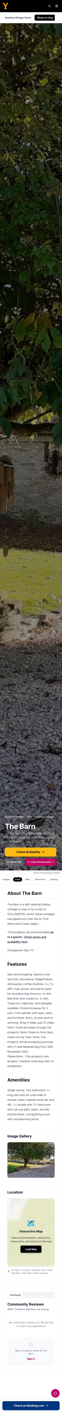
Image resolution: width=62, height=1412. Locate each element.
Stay (29, 816)
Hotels (17, 879)
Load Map (31, 1249)
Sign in (31, 1358)
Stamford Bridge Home (18, 17)
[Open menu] (57, 6)
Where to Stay (45, 17)
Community (15, 1295)
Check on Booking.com (29, 1405)
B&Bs (27, 879)
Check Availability (28, 852)
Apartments (40, 879)
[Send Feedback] (55, 1393)
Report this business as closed (47, 873)
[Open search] (49, 6)
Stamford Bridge (14, 816)
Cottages (6, 879)
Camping (54, 879)
